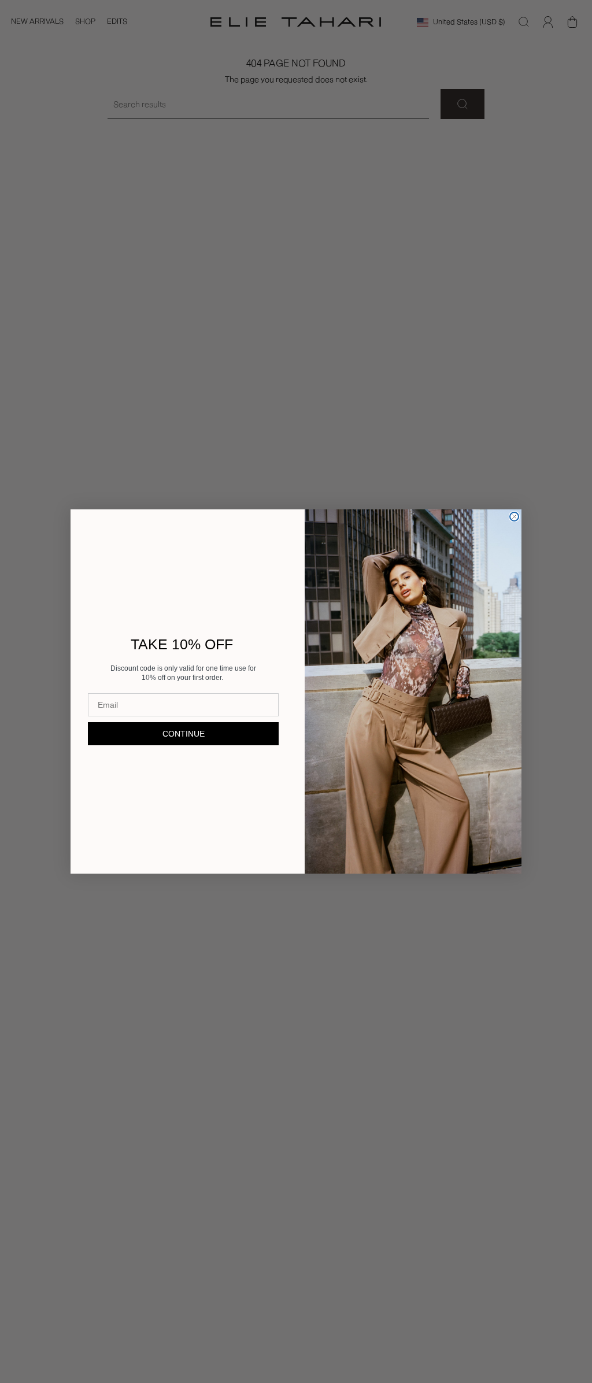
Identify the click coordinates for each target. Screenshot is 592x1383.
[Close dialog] (514, 516)
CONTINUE (183, 733)
